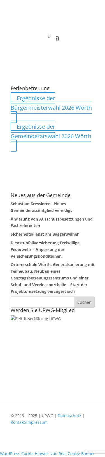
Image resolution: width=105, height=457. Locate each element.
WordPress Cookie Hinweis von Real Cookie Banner (47, 453)
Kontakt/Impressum (29, 422)
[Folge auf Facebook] (71, 441)
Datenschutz (69, 415)
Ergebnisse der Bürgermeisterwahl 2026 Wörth (51, 102)
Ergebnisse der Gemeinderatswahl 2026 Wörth (51, 131)
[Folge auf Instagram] (88, 441)
